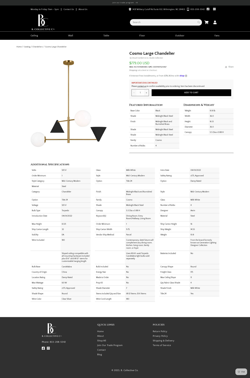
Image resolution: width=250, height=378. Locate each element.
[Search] (199, 22)
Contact (101, 350)
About (100, 336)
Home (19, 47)
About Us (83, 9)
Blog (99, 354)
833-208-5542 (198, 9)
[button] (206, 22)
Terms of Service (162, 345)
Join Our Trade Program (110, 345)
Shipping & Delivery (163, 340)
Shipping (133, 70)
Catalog (27, 47)
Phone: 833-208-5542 (54, 342)
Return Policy (160, 331)
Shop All (101, 340)
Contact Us (69, 9)
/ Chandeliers (37, 47)
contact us (141, 86)
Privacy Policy (160, 336)
